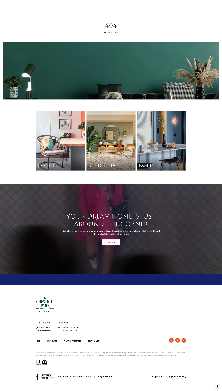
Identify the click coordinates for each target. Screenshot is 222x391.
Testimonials (93, 341)
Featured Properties (72, 341)
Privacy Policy (179, 376)
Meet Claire (52, 341)
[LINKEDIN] (177, 340)
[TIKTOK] (184, 340)
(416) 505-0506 (43, 327)
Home (38, 341)
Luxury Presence (104, 376)
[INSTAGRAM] (171, 340)
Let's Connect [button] (111, 242)
